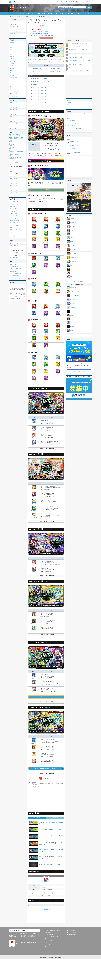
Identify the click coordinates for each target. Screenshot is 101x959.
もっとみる (78, 128)
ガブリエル (46, 286)
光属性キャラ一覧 (13, 190)
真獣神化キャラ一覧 (14, 26)
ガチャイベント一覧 (14, 243)
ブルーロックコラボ (14, 252)
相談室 (11, 234)
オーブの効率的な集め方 (14, 225)
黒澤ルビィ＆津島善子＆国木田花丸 (16, 137)
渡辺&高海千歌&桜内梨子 (14, 135)
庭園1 (42, 561)
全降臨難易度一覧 (13, 96)
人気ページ (55, 817)
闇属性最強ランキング (14, 116)
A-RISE (32, 33)
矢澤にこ (11, 140)
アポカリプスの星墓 (45, 746)
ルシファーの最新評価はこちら (46, 189)
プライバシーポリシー (74, 932)
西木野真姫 (11, 147)
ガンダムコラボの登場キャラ (72, 120)
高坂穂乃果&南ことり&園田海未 (16, 151)
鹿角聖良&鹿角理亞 (13, 160)
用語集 (11, 232)
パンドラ (46, 315)
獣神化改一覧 (12, 28)
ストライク (34, 242)
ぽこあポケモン (73, 287)
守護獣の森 (12, 63)
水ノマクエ (12, 82)
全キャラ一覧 (12, 176)
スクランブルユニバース (14, 91)
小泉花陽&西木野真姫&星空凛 (15, 154)
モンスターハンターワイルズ (76, 311)
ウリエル (58, 242)
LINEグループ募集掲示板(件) (15, 273)
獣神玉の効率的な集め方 (14, 222)
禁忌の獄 (11, 49)
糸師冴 (11, 171)
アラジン (11, 155)
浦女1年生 (38, 35)
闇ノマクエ (12, 89)
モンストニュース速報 (14, 21)
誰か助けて (69, 118)
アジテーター (46, 620)
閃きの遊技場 (12, 75)
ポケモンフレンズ (74, 257)
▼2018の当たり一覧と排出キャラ (38, 90)
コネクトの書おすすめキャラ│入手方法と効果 (78, 43)
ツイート (35, 893)
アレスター (46, 739)
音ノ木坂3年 (45, 31)
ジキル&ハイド (34, 274)
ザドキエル (58, 334)
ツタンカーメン (46, 366)
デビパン (34, 347)
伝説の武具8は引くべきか (72, 123)
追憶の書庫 (12, 70)
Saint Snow (37, 33)
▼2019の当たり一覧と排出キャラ (38, 87)
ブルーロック (23, 13)
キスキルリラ (58, 293)
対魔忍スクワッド (74, 230)
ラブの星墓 (45, 561)
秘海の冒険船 (12, 61)
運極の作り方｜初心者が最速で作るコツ (17, 218)
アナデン (72, 241)
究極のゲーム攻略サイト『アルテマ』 (53, 930)
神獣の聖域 (12, 65)
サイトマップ (47, 944)
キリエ (11, 164)
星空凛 (10, 145)
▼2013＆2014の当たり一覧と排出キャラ (39, 103)
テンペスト (58, 366)
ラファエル (34, 235)
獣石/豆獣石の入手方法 (14, 220)
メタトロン (46, 347)
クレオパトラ (46, 242)
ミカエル (34, 228)
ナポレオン (58, 228)
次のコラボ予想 (69, 13)
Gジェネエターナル (74, 234)
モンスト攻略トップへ (48, 778)
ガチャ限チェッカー (14, 204)
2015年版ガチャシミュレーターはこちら (46, 696)
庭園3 (42, 500)
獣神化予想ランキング (14, 118)
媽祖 (34, 359)
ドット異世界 (73, 261)
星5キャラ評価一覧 (13, 180)
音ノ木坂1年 (39, 31)
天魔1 (42, 420)
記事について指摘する (47, 895)
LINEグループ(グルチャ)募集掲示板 (74, 152)
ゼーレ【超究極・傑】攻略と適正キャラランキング (79, 70)
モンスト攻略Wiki (20, 7)
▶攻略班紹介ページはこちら (46, 889)
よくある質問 (12, 236)
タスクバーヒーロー (74, 295)
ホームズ (34, 380)
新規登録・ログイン (71, 104)
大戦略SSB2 (72, 330)
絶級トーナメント (13, 51)
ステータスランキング (14, 123)
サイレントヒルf (73, 319)
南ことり (11, 148)
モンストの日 (12, 35)
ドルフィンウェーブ (74, 222)
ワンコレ (72, 269)
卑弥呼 (34, 260)
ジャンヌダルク (58, 248)
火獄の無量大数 (44, 681)
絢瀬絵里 (11, 141)
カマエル (46, 327)
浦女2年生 (33, 35)
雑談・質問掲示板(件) (14, 264)
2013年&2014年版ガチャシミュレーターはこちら (46, 768)
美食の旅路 (12, 68)
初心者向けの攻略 (13, 213)
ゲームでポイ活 (61, 1)
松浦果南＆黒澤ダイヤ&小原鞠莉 (16, 138)
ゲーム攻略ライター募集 (74, 930)
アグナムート (34, 221)
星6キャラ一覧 (59, 13)
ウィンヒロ (72, 245)
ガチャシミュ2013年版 (55, 68)
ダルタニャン (58, 260)
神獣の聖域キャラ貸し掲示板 (15, 268)
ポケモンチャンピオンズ (75, 291)
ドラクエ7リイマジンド (75, 303)
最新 (85, 113)
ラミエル (34, 334)
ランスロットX (58, 221)
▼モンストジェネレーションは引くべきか (40, 81)
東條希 (10, 153)
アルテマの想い (48, 932)
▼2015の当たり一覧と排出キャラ (38, 99)
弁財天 (46, 341)
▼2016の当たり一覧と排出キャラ (38, 96)
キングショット (73, 249)
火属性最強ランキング (14, 107)
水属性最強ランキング (14, 109)
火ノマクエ (12, 79)
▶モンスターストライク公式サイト (35, 786)
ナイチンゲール (34, 293)
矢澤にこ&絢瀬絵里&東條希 (15, 157)
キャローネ (46, 627)
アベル (46, 373)
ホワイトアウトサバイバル (76, 265)
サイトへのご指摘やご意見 (15, 278)
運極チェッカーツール (14, 206)
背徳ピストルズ (46, 308)
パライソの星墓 (44, 486)
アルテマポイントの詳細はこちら (79, 371)
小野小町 (58, 327)
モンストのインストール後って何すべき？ (75, 116)
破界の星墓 (12, 44)
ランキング (89, 113)
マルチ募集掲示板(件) (14, 266)
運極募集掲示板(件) (13, 271)
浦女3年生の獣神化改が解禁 (47, 35)
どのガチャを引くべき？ (14, 245)
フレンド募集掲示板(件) (14, 275)
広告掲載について (48, 940)
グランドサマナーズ (74, 273)
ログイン (89, 1)
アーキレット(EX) (47, 500)
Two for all (58, 315)
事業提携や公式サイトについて (51, 936)
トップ (14, 13)
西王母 (34, 366)
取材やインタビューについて (51, 934)
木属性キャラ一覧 (13, 187)
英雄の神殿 (12, 72)
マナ (34, 327)
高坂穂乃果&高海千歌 (45, 33)
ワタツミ (46, 359)
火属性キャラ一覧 (13, 183)
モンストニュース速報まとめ (74, 46)
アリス (46, 248)
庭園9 (49, 486)
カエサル (46, 380)
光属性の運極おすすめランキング (75, 57)
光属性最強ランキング (14, 114)
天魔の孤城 (12, 47)
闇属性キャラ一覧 (13, 192)
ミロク (34, 315)
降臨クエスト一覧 (13, 93)
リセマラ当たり (50, 13)
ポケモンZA (72, 307)
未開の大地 (12, 58)
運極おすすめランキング (14, 121)
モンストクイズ (13, 208)
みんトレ (72, 237)
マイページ (69, 107)
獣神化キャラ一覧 (13, 31)
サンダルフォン (58, 341)
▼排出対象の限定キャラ (35, 84)
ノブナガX (46, 228)
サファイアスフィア (74, 218)
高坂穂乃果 (11, 144)
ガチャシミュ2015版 (37, 71)
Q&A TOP (69, 102)
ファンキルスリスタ (74, 226)
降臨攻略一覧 (12, 33)
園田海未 (11, 150)
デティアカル (46, 506)
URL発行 (47, 893)
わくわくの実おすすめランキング (75, 54)
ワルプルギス (34, 308)
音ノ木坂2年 (33, 31)
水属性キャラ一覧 (13, 185)
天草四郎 (46, 260)
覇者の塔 (11, 54)
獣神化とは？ (12, 227)
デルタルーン (73, 326)
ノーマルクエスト (13, 77)
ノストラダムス (58, 308)
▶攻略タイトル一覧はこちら (79, 281)
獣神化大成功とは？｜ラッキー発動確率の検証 (78, 49)
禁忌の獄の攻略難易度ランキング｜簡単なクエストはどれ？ (79, 61)
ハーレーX (34, 248)
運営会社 (46, 946)
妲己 (58, 267)
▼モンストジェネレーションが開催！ (39, 78)
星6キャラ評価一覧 (13, 178)
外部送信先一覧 (72, 934)
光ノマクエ (12, 86)
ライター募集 (47, 948)
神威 (46, 293)
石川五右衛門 (34, 341)
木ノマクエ (12, 84)
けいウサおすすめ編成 (71, 125)
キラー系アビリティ (14, 194)
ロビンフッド (58, 286)
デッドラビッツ (34, 267)
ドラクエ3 (72, 322)
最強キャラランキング (14, 102)
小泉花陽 (11, 143)
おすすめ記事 (37, 817)
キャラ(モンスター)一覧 (73, 67)
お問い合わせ (47, 942)
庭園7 (42, 753)
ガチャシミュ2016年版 (55, 71)
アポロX (46, 235)
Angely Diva (58, 359)
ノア (34, 286)
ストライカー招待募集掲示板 (72, 137)
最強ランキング (41, 13)
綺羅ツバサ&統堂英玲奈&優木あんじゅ (17, 134)
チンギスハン (58, 235)
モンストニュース (32, 13)
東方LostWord (73, 276)
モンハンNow (73, 253)
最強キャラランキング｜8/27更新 (75, 64)
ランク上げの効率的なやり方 (15, 215)
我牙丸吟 (11, 169)
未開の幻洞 (12, 42)
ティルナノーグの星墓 (45, 427)
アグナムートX (46, 221)
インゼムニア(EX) (44, 760)
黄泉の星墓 (43, 434)
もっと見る (79, 73)
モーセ (46, 334)
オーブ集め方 (86, 13)
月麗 (58, 373)
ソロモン (34, 373)
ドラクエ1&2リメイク (74, 299)
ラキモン (78, 13)
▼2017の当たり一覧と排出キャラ (38, 93)
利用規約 (46, 938)
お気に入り (59, 893)
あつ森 (71, 315)
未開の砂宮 (12, 56)
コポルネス (46, 613)
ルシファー (46, 267)
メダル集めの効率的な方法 (15, 229)
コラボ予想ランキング (14, 128)
